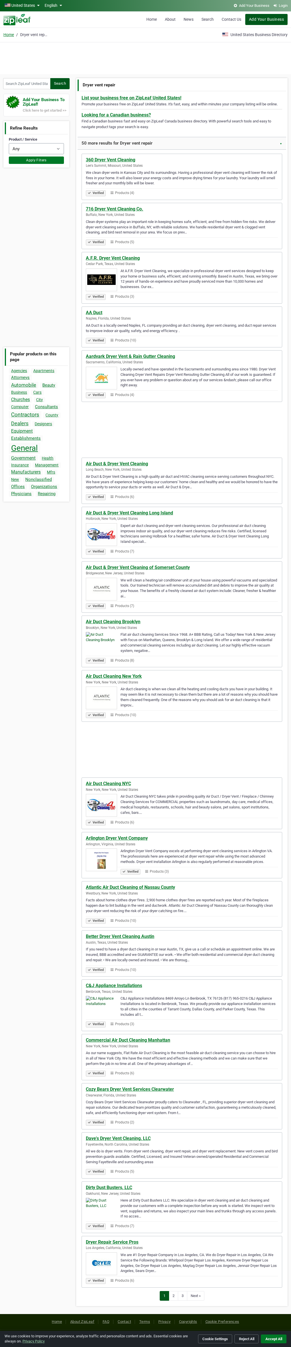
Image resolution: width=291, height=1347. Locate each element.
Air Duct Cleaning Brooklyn (113, 621)
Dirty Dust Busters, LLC (109, 1187)
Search (207, 19)
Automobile (23, 385)
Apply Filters (36, 160)
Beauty (48, 385)
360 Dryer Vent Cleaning (110, 159)
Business (19, 392)
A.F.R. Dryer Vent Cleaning (113, 258)
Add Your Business (266, 19)
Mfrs (51, 472)
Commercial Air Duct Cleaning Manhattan (128, 1040)
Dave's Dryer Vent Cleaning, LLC (118, 1138)
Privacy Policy (33, 1341)
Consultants (46, 406)
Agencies (19, 370)
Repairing (46, 493)
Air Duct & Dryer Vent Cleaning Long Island (129, 513)
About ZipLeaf (82, 1321)
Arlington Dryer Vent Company (117, 838)
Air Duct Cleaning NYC (108, 783)
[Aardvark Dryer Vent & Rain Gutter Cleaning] (103, 379)
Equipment (22, 431)
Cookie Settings (215, 1339)
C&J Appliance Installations (114, 985)
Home (151, 19)
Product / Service (23, 139)
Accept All (273, 1339)
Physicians (21, 493)
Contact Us (231, 19)
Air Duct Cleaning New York (114, 676)
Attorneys (20, 377)
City (39, 399)
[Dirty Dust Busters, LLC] (103, 1210)
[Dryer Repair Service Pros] (103, 1264)
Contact (124, 1321)
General (24, 448)
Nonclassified (38, 479)
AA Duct (94, 312)
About (170, 19)
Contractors (25, 414)
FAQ (106, 1321)
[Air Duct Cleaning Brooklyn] (103, 644)
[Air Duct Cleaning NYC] (103, 806)
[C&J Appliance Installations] (103, 1008)
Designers (43, 424)
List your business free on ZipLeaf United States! (131, 98)
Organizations (44, 486)
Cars (37, 392)
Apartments (43, 370)
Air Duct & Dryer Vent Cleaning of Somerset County (138, 567)
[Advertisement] (145, 57)
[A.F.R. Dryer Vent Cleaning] (103, 280)
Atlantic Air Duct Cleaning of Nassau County (130, 887)
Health (47, 458)
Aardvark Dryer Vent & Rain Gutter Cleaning (130, 356)
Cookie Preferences (222, 1321)
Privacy (164, 1321)
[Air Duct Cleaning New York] (103, 699)
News (189, 19)
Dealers (19, 423)
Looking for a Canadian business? (116, 115)
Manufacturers (26, 472)
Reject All (246, 1339)
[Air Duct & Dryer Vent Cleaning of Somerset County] (103, 590)
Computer (20, 406)
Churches (20, 399)
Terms (144, 1321)
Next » (196, 1296)
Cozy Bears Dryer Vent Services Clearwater (130, 1089)
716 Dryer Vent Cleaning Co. (114, 209)
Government (23, 458)
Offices (18, 486)
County (51, 415)
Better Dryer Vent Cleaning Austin (120, 936)
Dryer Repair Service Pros (112, 1242)
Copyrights (188, 1321)
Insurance (20, 465)
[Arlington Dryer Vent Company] (103, 860)
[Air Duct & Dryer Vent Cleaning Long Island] (103, 535)
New (15, 479)
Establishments (26, 438)
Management (47, 465)
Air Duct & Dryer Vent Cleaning (117, 463)
